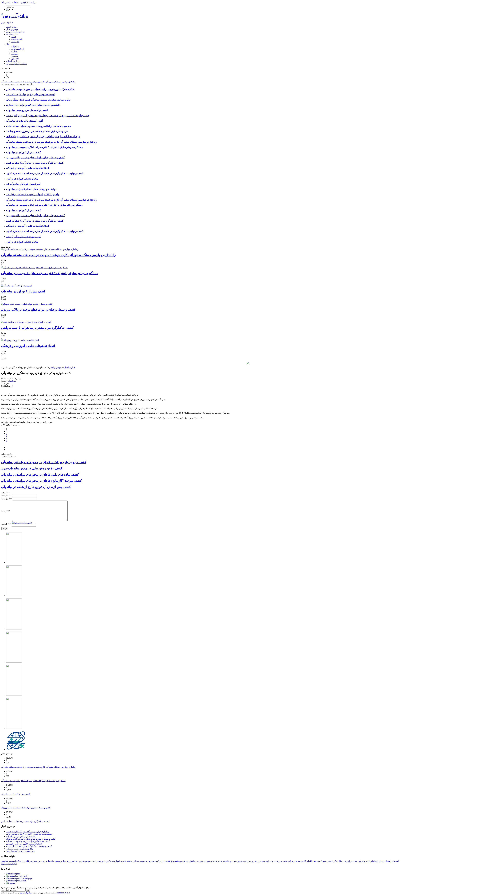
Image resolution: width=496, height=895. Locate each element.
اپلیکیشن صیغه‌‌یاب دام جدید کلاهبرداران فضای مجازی (33, 105)
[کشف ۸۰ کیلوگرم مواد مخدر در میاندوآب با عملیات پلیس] (26, 322)
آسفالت (387, 861)
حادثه (286, 861)
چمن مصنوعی (35, 861)
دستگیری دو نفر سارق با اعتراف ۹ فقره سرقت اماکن (29, 834)
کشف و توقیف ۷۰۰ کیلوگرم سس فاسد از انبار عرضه (29, 846)
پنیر (43, 861)
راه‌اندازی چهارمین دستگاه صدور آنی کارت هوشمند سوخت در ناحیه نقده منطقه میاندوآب (51, 141)
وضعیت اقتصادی (53, 861)
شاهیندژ (226, 861)
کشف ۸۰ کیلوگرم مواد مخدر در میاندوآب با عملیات (28, 841)
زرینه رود (255, 861)
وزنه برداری (65, 861)
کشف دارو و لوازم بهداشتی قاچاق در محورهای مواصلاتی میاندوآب (43, 462)
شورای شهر (205, 861)
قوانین (23, 2)
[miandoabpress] (13, 874)
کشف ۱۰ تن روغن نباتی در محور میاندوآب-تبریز (31, 468)
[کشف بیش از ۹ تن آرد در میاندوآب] (16, 286)
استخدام (353, 861)
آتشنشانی (395, 861)
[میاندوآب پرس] (14, 15)
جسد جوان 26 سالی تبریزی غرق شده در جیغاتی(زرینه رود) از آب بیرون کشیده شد (47, 115)
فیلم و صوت (16, 39)
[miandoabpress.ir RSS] (16, 881)
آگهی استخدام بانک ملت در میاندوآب (24, 120)
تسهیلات (322, 861)
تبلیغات (15, 2)
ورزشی (14, 56)
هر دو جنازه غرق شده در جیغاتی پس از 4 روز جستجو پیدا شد (37, 131)
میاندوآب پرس (7, 22)
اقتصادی (15, 59)
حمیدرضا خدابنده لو (275, 861)
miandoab (12, 381)
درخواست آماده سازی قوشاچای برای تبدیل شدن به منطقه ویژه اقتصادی (43, 136)
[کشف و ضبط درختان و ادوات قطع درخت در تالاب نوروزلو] (26, 304)
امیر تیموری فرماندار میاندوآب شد (23, 184)
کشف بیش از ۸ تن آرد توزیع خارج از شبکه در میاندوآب (36, 487)
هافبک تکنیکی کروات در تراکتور (22, 178)
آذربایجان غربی (17, 49)
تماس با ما (5, 2)
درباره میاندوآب (12, 61)
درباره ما (32, 2)
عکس (13, 37)
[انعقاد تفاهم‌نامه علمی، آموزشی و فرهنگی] (20, 340)
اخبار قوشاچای (376, 861)
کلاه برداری (24, 861)
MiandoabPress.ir (63, 893)
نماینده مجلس (90, 861)
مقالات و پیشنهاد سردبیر (16, 64)
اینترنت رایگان (344, 861)
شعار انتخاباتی (216, 861)
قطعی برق (175, 861)
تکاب (304, 861)
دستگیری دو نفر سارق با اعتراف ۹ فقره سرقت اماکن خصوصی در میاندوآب (44, 147)
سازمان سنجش (244, 861)
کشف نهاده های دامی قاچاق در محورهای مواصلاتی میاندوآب (40, 474)
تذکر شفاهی (332, 861)
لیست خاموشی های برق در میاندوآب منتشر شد (30, 94)
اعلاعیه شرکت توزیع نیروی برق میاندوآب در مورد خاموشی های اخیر (40, 89)
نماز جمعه (100, 861)
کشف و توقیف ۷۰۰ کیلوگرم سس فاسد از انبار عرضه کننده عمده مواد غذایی (44, 173)
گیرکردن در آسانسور (10, 861)
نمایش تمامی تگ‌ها (9, 864)
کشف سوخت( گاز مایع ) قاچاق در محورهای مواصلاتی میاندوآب (41, 480)
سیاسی (14, 54)
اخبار (8, 44)
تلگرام (309, 861)
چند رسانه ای (11, 34)
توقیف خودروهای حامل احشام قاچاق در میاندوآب (31, 189)
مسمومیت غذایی (140, 861)
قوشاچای (166, 861)
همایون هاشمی (77, 861)
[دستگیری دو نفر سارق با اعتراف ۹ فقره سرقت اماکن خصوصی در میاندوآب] (34, 267)
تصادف (316, 861)
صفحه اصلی (11, 27)
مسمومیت (152, 861)
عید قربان (184, 861)
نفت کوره (110, 861)
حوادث (14, 51)
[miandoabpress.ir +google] (10, 883)
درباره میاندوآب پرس (15, 32)
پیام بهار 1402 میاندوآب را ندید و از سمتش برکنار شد (32, 194)
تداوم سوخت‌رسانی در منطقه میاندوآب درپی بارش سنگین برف (38, 99)
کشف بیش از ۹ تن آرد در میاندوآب (23, 152)
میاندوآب (15, 46)
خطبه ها (263, 861)
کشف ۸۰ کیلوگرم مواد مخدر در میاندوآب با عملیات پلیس (34, 163)
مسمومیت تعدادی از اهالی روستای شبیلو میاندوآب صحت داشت (38, 126)
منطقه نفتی (127, 861)
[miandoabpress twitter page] (19, 878)
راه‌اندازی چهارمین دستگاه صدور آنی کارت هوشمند (27, 831)
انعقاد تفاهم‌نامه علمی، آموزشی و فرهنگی (27, 168)
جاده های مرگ (295, 861)
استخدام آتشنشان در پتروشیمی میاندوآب (27, 110)
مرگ (159, 861)
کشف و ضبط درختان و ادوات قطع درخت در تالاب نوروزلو (35, 157)
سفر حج (233, 861)
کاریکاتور (15, 41)
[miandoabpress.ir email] (16, 876)
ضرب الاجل (194, 861)
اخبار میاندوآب (69, 367)
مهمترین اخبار (12, 29)
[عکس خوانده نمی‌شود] (22, 523)
